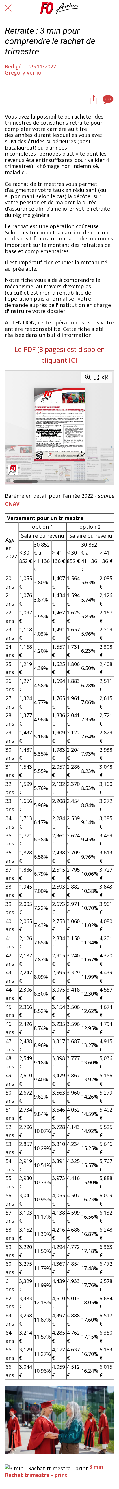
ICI (73, 360)
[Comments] (107, 99)
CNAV (12, 503)
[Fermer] (8, 8)
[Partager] (93, 99)
